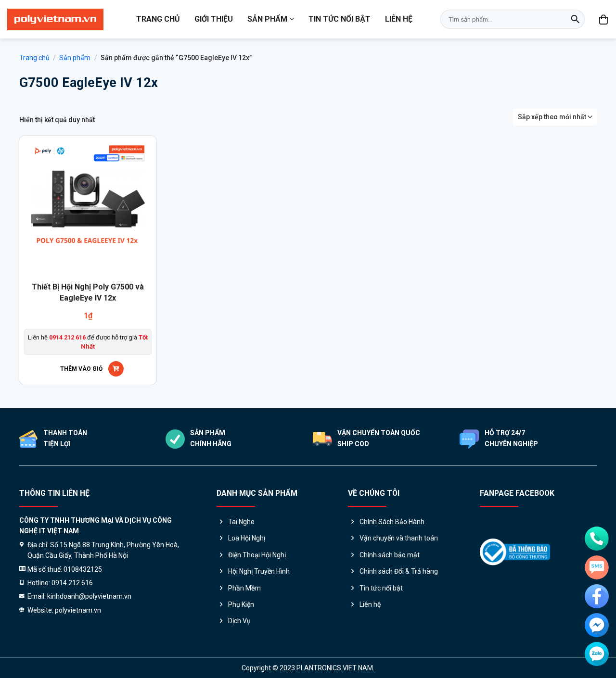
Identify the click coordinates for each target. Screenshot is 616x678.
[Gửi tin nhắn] (597, 567)
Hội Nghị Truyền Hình (259, 571)
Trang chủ (158, 19)
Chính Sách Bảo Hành (391, 522)
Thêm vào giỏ (81, 368)
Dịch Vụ (239, 621)
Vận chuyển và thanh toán (398, 538)
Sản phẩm (267, 19)
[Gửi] (575, 19)
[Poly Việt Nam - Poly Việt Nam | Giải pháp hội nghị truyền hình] (55, 19)
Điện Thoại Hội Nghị (257, 555)
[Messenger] (597, 625)
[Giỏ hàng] (604, 19)
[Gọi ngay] (597, 539)
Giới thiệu (213, 19)
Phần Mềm (244, 588)
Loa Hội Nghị (246, 538)
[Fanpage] (597, 596)
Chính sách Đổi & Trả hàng (398, 571)
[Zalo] (597, 654)
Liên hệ (398, 19)
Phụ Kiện (241, 604)
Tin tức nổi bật (339, 19)
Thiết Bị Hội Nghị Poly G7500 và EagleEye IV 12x (88, 292)
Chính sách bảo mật (389, 555)
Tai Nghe (241, 522)
